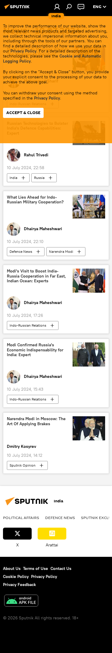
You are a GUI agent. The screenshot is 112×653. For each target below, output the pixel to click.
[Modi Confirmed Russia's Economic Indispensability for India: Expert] (89, 354)
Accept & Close (23, 113)
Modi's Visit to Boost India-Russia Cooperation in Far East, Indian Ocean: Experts (36, 276)
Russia (39, 177)
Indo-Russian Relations (28, 325)
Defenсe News (21, 251)
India (13, 177)
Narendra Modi (61, 251)
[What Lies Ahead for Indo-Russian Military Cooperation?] (89, 207)
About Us (12, 568)
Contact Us (60, 568)
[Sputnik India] (18, 9)
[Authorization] (57, 7)
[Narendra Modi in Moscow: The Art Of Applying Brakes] (89, 428)
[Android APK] (21, 601)
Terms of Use (35, 568)
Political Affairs (21, 517)
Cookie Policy (16, 576)
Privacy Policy (23, 51)
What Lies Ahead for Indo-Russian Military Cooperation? (35, 200)
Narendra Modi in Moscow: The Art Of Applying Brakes (36, 421)
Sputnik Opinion (23, 465)
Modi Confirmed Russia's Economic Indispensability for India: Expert (35, 350)
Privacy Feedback (19, 584)
